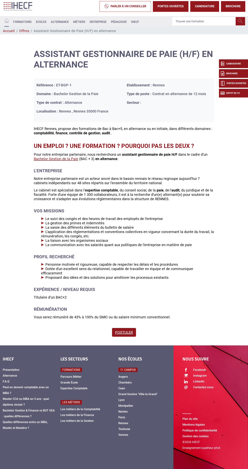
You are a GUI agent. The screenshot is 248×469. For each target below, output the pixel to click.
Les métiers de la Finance (77, 415)
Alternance (60, 22)
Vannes (123, 435)
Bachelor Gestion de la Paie (56, 159)
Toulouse (124, 429)
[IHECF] (22, 6)
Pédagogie (119, 22)
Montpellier (125, 405)
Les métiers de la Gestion (77, 421)
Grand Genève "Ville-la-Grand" (137, 394)
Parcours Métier (71, 376)
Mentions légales (193, 424)
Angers (123, 376)
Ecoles (41, 22)
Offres (24, 31)
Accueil (9, 31)
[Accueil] (6, 21)
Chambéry (125, 382)
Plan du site (190, 419)
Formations (22, 22)
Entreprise (98, 22)
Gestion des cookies (195, 436)
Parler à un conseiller (128, 6)
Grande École (69, 382)
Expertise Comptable (74, 388)
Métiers (79, 22)
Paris (121, 417)
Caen (121, 388)
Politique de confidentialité (199, 430)
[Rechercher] (240, 21)
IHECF (135, 22)
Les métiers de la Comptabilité (80, 409)
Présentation (11, 370)
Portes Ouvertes (171, 6)
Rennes (123, 423)
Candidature (204, 6)
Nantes (123, 411)
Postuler (124, 332)
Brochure (233, 6)
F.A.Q (6, 381)
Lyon (121, 400)
